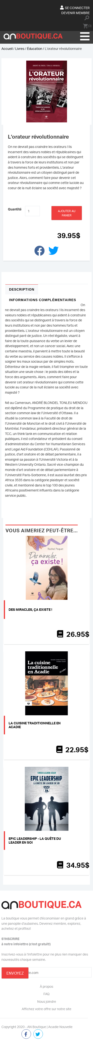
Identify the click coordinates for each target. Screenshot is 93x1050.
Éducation (34, 48)
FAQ (46, 994)
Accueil (7, 48)
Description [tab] (21, 289)
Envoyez (15, 973)
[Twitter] (38, 1034)
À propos (46, 986)
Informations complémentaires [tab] (42, 300)
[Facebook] (26, 1034)
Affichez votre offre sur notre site (46, 1009)
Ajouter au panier (66, 213)
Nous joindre (46, 1001)
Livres (19, 48)
